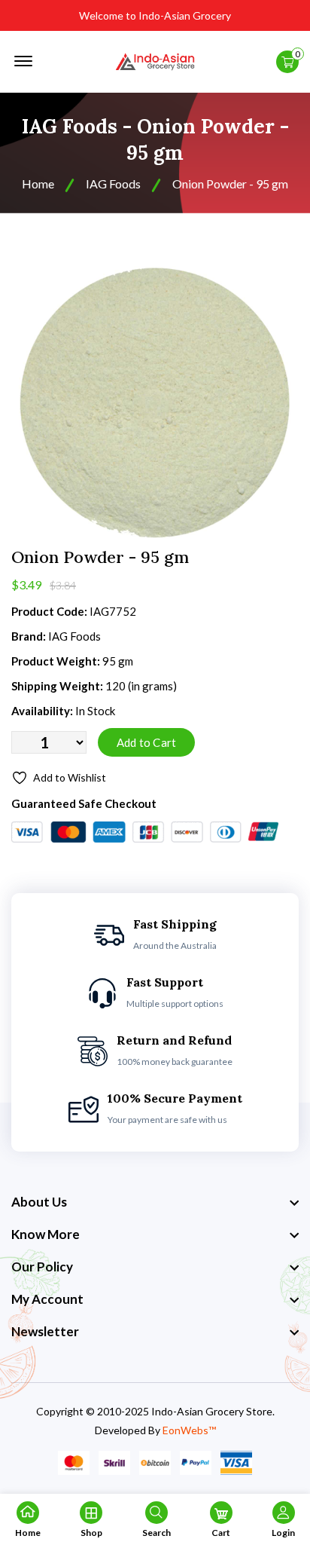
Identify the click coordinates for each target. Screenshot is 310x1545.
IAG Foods (113, 183)
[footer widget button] (155, 1202)
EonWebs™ (189, 1430)
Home (38, 183)
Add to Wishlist (69, 777)
